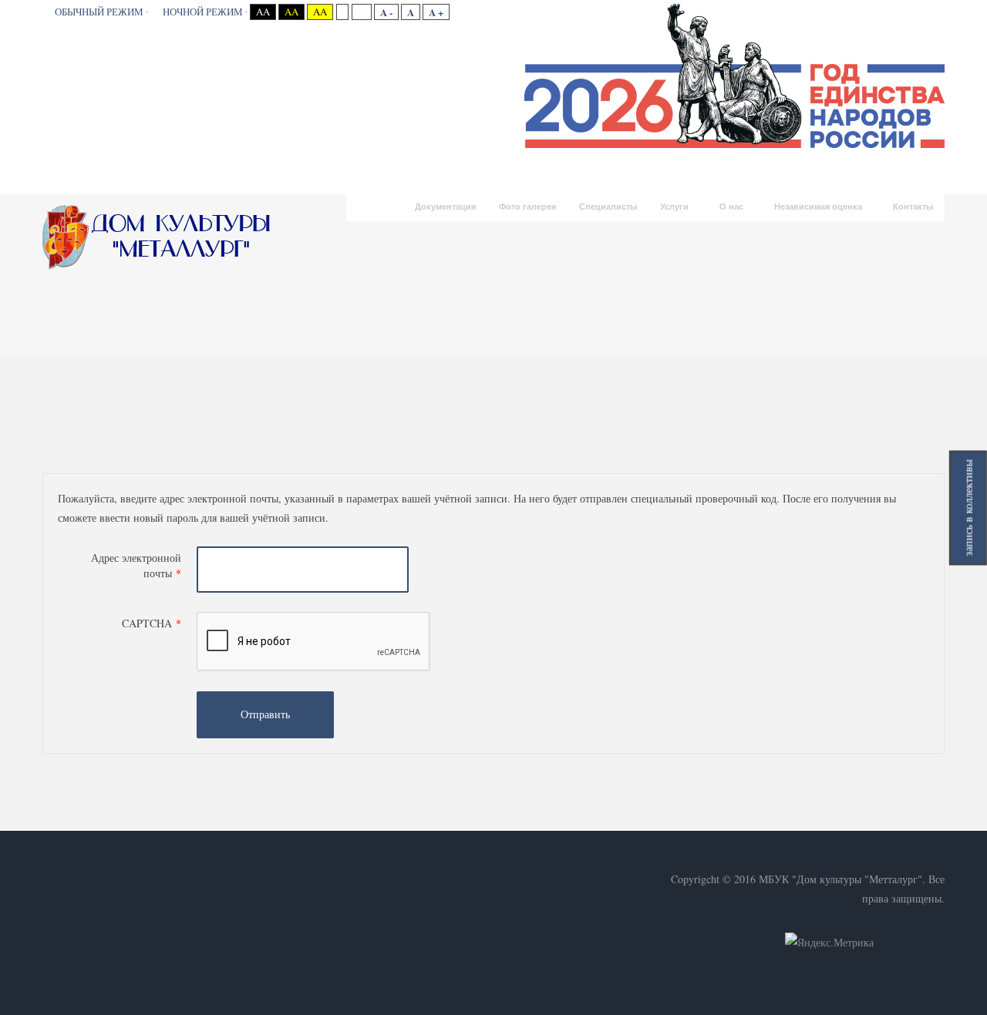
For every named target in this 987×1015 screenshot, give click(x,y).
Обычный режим (99, 11)
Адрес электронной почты (136, 565)
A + (436, 12)
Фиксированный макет (342, 12)
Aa (263, 11)
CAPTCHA (151, 623)
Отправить (265, 714)
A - (386, 12)
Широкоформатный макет (361, 12)
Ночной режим (203, 11)
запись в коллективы (968, 507)
